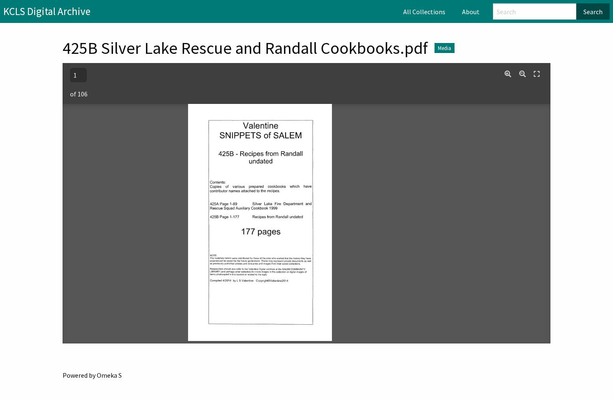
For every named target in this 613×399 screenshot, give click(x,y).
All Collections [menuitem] (424, 12)
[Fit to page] (536, 74)
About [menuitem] (471, 12)
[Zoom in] (508, 74)
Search (593, 12)
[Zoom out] (522, 74)
